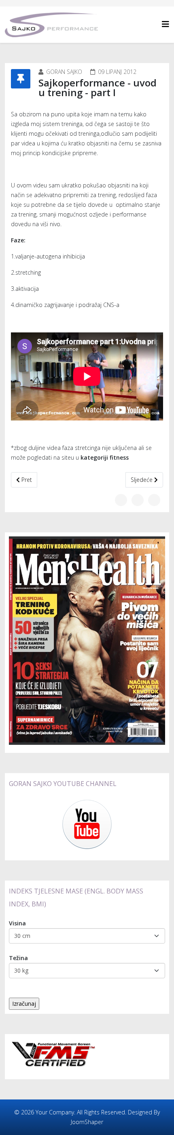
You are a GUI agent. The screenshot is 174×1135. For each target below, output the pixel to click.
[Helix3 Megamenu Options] (165, 24)
